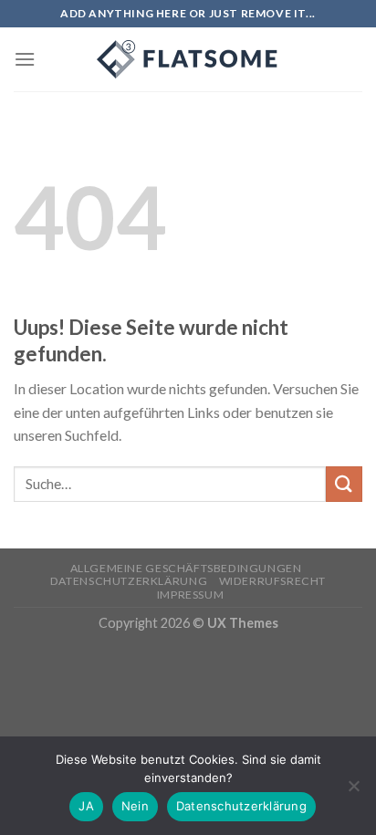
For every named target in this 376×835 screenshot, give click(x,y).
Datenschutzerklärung (128, 581)
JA (86, 805)
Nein (135, 805)
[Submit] (344, 484)
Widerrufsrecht (273, 581)
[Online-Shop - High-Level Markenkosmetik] (188, 59)
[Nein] (353, 791)
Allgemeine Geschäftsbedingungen (186, 568)
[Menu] (25, 59)
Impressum (191, 594)
